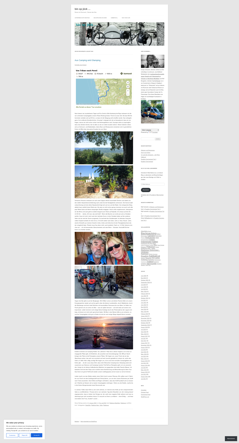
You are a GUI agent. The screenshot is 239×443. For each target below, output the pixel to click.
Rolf (142, 209)
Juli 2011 (143, 379)
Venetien (159, 263)
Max (155, 245)
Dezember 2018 (145, 318)
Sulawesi (144, 260)
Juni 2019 (143, 305)
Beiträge (77, 421)
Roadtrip (145, 256)
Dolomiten (158, 236)
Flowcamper (150, 237)
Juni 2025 (143, 287)
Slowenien (148, 258)
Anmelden (143, 390)
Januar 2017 (144, 343)
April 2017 (143, 340)
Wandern (143, 265)
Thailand (149, 262)
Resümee (155, 254)
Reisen (151, 254)
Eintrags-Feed (145, 392)
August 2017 (144, 336)
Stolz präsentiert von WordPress (89, 421)
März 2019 (144, 311)
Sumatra (151, 260)
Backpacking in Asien (100, 17)
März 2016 (144, 354)
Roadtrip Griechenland (147, 161)
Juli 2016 (143, 349)
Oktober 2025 (144, 280)
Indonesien (146, 241)
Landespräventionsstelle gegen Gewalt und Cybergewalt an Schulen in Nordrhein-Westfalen (152, 76)
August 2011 (144, 376)
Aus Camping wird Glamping (87, 60)
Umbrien (143, 263)
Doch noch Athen (145, 152)
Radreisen (123, 403)
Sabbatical (114, 17)
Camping (151, 236)
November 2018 (145, 320)
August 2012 (144, 372)
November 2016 (145, 345)
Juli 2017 (143, 338)
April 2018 (143, 332)
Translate (155, 132)
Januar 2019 (144, 316)
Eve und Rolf (102, 403)
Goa (157, 238)
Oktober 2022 (144, 298)
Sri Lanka (156, 258)
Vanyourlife (151, 263)
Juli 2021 (143, 300)
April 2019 (143, 309)
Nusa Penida (160, 245)
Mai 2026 (143, 278)
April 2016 (143, 352)
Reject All (24, 435)
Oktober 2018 (144, 323)
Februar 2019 (144, 314)
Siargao (143, 258)
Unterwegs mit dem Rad (82, 17)
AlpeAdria (88, 405)
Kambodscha (144, 243)
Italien (155, 241)
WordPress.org (145, 397)
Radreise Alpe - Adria (97, 405)
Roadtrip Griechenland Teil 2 (148, 159)
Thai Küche (143, 261)
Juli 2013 (143, 367)
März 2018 (144, 334)
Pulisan (157, 247)
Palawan (143, 247)
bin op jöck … (82, 9)
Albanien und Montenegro (148, 150)
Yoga (146, 265)
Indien (152, 239)
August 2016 (144, 347)
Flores (143, 237)
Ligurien (151, 245)
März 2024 (144, 291)
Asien (149, 231)
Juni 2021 (143, 302)
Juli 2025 (143, 284)
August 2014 (144, 361)
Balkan (158, 234)
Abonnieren (146, 190)
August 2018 (144, 327)
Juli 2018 (143, 329)
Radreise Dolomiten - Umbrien (150, 251)
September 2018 (145, 325)
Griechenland (145, 239)
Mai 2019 (143, 307)
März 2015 (144, 358)
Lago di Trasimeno (145, 245)
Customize (12, 435)
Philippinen (150, 247)
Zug (149, 265)
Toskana (156, 261)
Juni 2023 (143, 296)
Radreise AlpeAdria (115, 403)
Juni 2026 (143, 276)
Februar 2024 (144, 293)
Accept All (36, 435)
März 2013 (144, 370)
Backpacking (148, 233)
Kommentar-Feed (145, 394)
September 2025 (145, 282)
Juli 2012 (143, 374)
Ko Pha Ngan (152, 243)
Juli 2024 (143, 289)
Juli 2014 (143, 363)
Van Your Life (126, 17)
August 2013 (144, 365)
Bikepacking (144, 236)
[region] (24, 429)
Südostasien (157, 260)
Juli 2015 (143, 356)
